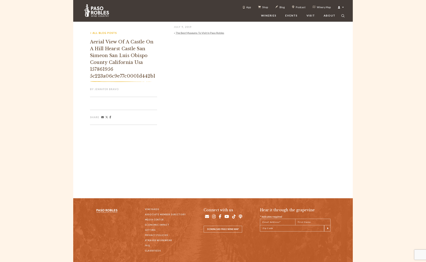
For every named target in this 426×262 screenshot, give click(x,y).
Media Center (154, 220)
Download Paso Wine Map (223, 229)
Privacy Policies (156, 235)
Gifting (150, 230)
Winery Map (323, 7)
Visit (311, 15)
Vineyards (152, 209)
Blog (282, 7)
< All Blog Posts (103, 33)
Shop (265, 7)
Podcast (300, 7)
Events (291, 15)
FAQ (147, 245)
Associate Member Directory (165, 214)
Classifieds (153, 251)
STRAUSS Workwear (158, 240)
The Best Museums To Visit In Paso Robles (200, 32)
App (248, 7)
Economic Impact (157, 225)
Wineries (268, 15)
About (329, 15)
